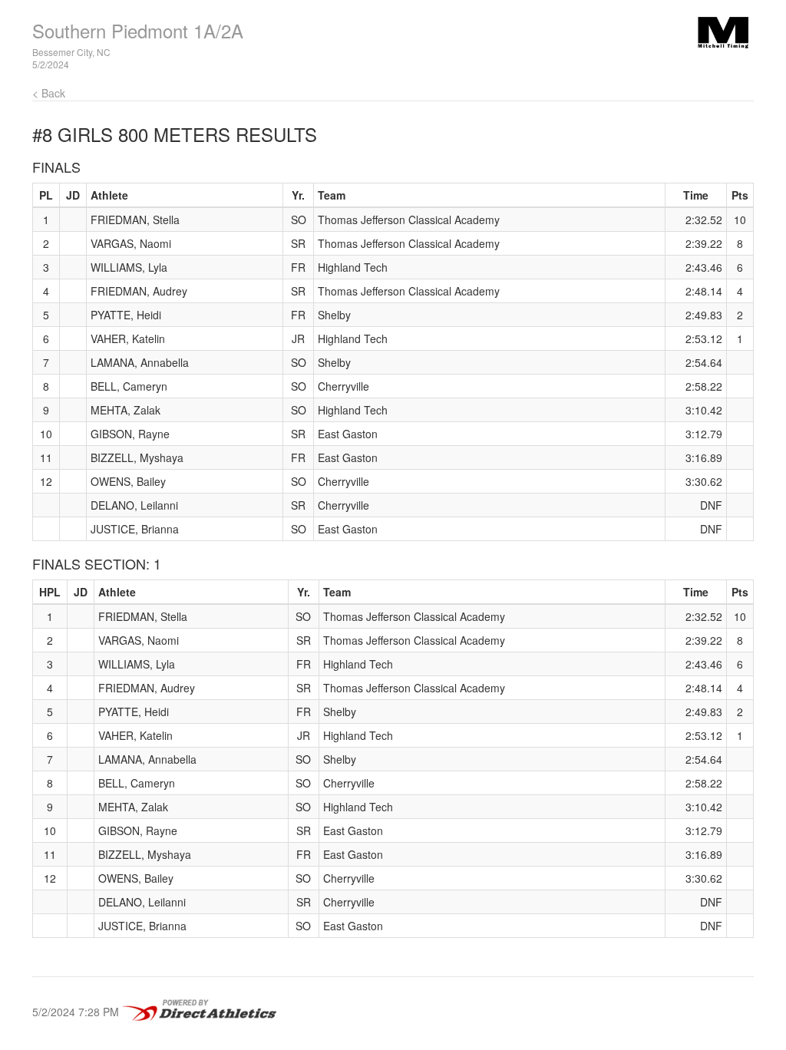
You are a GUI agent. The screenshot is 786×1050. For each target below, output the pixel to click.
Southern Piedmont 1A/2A (137, 30)
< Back (48, 93)
